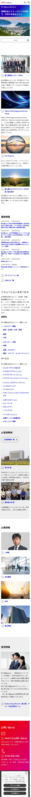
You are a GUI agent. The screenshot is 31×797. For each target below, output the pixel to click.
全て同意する (15, 793)
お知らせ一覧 (9, 280)
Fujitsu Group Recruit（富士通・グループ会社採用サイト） (17, 705)
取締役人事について (6, 261)
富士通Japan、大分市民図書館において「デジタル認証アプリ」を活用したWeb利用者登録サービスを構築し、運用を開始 (15, 235)
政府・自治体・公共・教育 (12, 330)
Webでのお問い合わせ (16, 738)
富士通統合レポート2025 (13, 75)
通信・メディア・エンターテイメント (16, 353)
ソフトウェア (7, 410)
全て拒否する (15, 789)
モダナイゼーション (10, 400)
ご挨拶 (7, 552)
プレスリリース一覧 (12, 275)
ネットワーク (7, 403)
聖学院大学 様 (9, 502)
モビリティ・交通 (9, 342)
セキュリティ (7, 407)
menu (20, 40)
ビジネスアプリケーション (12, 371)
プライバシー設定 (15, 785)
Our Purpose (9, 156)
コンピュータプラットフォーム (14, 383)
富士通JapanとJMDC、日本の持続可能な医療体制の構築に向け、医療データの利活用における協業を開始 (15, 254)
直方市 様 (8, 468)
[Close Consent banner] (27, 772)
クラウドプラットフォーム (12, 375)
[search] (25, 2)
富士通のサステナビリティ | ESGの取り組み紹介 (17, 190)
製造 (4, 334)
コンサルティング (9, 386)
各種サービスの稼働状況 (11, 418)
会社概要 (8, 577)
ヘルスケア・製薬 (9, 326)
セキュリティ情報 (9, 421)
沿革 (6, 601)
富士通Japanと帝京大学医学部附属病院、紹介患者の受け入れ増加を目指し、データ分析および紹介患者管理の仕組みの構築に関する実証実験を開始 (15, 225)
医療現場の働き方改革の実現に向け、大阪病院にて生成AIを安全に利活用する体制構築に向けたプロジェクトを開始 (15, 244)
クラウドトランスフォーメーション (15, 378)
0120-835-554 (12, 756)
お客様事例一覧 (9, 440)
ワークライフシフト (10, 415)
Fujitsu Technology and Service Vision (16, 112)
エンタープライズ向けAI (11, 368)
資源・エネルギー (9, 350)
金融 (4, 345)
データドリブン (8, 389)
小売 (4, 338)
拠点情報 (8, 626)
